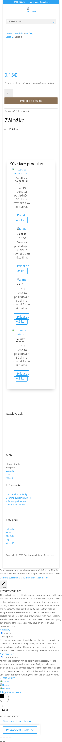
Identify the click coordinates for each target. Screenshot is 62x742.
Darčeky (29, 33)
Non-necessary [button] (7, 654)
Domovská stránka (15, 33)
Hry (7, 539)
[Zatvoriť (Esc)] (10, 737)
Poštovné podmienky (16, 501)
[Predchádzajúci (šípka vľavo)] (1, 741)
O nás (9, 474)
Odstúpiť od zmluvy (15, 504)
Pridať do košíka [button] (22, 217)
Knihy (8, 532)
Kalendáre (11, 529)
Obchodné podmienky (16, 494)
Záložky (9, 36)
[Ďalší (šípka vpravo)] (4, 741)
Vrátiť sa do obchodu (17, 721)
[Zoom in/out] (1, 737)
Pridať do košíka (31, 101)
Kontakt (9, 477)
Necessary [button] (5, 629)
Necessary (8, 633)
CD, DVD (10, 536)
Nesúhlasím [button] (42, 577)
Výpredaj (10, 471)
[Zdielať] (7, 737)
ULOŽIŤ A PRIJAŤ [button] (7, 678)
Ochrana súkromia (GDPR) (18, 497)
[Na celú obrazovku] (4, 737)
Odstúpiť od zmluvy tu (10, 692)
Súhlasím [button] (30, 577)
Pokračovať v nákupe (20, 730)
